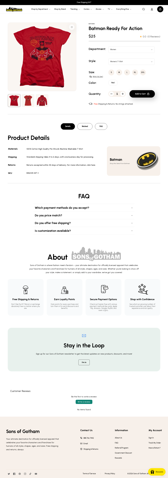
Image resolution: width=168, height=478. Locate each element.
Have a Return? (154, 448)
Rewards (118, 458)
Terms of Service (89, 474)
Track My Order (155, 443)
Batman (92, 24)
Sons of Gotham (139, 474)
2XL (143, 72)
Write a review (84, 402)
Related (85, 126)
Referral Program (121, 448)
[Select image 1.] (28, 100)
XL (135, 72)
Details (67, 126)
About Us (118, 438)
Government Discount (123, 453)
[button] (40, 9)
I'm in (84, 362)
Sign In (151, 438)
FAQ (101, 126)
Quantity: (95, 94)
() (151, 36)
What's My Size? (98, 76)
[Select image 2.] (42, 100)
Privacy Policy (110, 474)
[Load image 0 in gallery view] (14, 100)
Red (113, 83)
